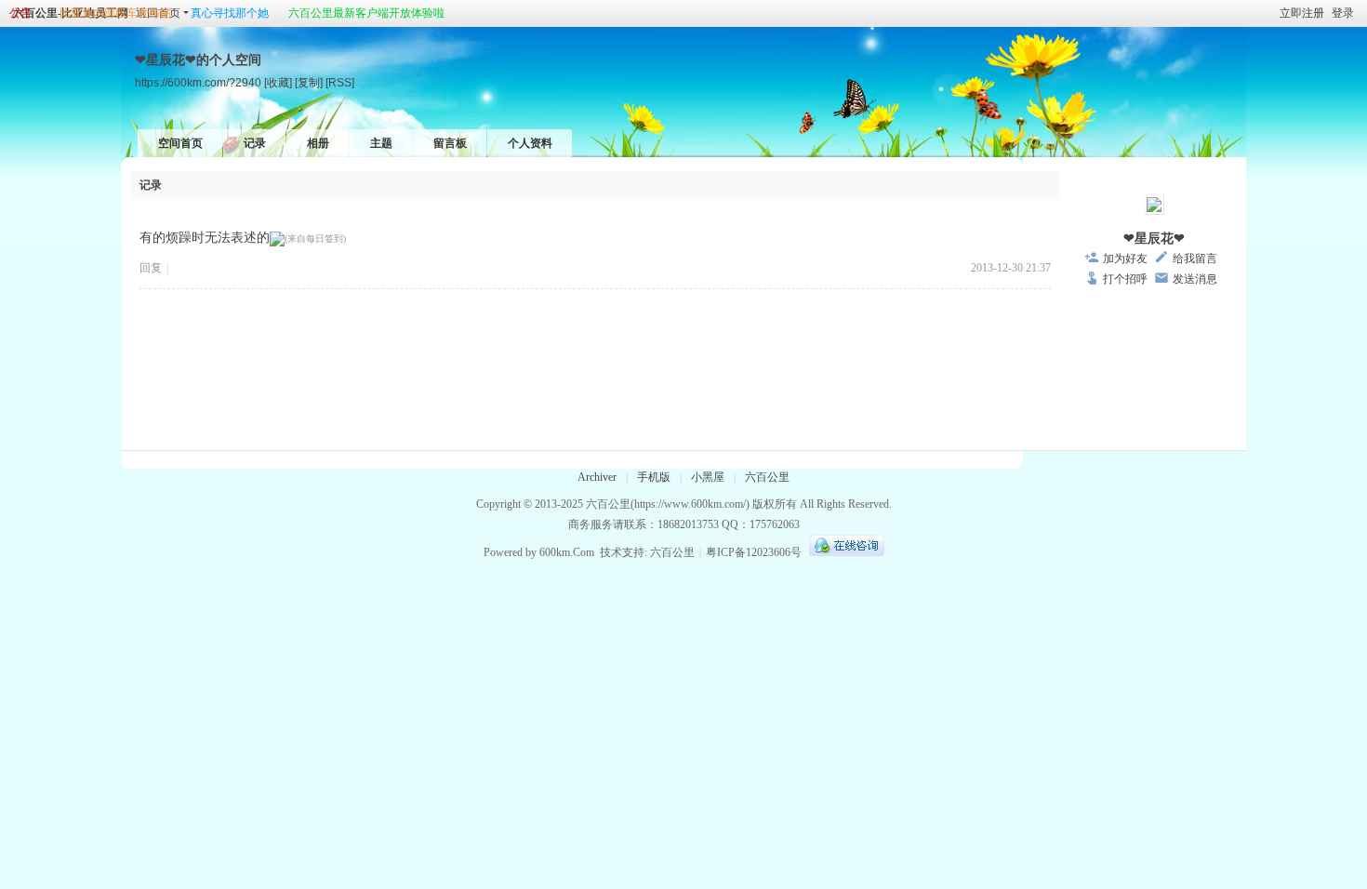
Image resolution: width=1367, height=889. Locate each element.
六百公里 (767, 477)
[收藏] (278, 82)
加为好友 (1125, 258)
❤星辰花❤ (1154, 238)
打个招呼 (1125, 278)
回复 (150, 267)
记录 (255, 143)
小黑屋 (707, 477)
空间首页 (180, 143)
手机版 (653, 477)
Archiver (597, 477)
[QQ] (844, 552)
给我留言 (1195, 258)
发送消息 (1195, 278)
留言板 (450, 143)
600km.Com (566, 552)
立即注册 (1302, 13)
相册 (318, 143)
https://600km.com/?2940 (198, 82)
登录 (1343, 13)
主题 (381, 143)
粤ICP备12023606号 (754, 552)
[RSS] (339, 82)
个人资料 (530, 143)
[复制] (309, 82)
